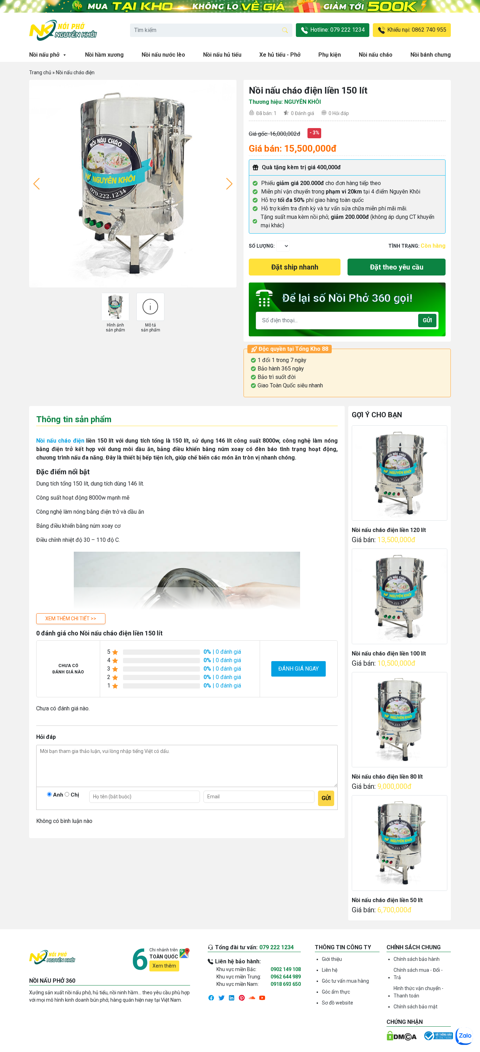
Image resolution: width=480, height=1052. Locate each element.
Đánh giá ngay (298, 668)
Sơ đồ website (337, 1003)
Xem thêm (164, 966)
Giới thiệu (332, 959)
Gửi (427, 320)
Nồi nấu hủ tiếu (222, 54)
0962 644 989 (286, 977)
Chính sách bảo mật (415, 1006)
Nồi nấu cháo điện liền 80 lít (387, 776)
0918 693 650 (286, 984)
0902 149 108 (286, 969)
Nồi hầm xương (104, 54)
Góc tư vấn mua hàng (345, 981)
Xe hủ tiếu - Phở (279, 54)
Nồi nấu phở (44, 54)
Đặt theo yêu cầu (396, 267)
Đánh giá (302, 113)
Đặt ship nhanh (294, 267)
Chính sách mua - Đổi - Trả (418, 973)
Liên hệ (329, 970)
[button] (70, 618)
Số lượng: (262, 246)
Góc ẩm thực (336, 992)
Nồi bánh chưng (430, 54)
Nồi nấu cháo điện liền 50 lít (387, 900)
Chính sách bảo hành (417, 959)
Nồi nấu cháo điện (75, 72)
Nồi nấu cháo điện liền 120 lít (389, 530)
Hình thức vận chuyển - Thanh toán (418, 992)
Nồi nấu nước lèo (163, 54)
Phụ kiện (329, 54)
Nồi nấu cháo (376, 54)
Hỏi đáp (339, 113)
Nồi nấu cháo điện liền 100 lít (389, 653)
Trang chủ (40, 72)
